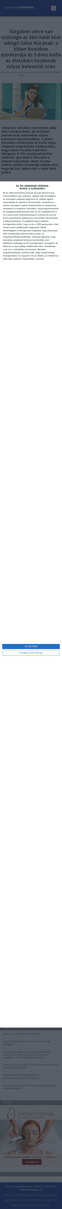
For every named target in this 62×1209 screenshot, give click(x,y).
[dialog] (31, 604)
